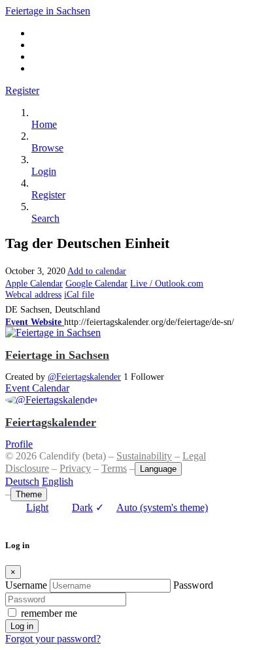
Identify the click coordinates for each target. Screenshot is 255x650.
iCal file (79, 294)
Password (193, 585)
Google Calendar (96, 283)
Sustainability (144, 455)
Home (44, 124)
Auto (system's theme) (151, 507)
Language (158, 469)
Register (22, 90)
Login (43, 171)
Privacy (75, 468)
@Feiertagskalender (84, 376)
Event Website (34, 322)
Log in (21, 626)
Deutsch (22, 481)
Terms (114, 468)
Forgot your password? (53, 638)
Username (26, 585)
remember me (49, 613)
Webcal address (33, 294)
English (57, 481)
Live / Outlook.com (166, 283)
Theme (29, 494)
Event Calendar (37, 388)
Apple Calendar (34, 283)
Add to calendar (96, 271)
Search (45, 218)
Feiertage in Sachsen (47, 10)
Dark (82, 507)
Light (37, 507)
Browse (47, 147)
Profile (19, 444)
